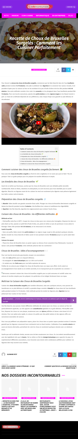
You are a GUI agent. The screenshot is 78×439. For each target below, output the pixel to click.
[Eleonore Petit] (4, 354)
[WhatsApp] (74, 354)
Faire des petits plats (39, 69)
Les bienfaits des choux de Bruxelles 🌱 (32, 154)
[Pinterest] (69, 354)
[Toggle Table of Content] (55, 149)
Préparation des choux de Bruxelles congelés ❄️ (34, 156)
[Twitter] (68, 70)
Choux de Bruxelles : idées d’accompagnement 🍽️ (34, 161)
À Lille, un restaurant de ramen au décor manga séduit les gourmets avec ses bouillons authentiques (29, 405)
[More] (73, 70)
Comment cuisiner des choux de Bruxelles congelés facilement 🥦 (39, 151)
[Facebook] (64, 70)
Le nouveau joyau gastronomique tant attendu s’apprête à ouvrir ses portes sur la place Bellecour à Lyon (67, 405)
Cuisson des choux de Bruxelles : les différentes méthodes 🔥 (38, 159)
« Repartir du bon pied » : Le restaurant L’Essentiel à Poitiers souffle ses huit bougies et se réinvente (10, 405)
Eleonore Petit (12, 354)
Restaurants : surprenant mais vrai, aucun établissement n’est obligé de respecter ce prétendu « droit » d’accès (48, 406)
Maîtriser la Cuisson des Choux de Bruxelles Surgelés (36, 163)
